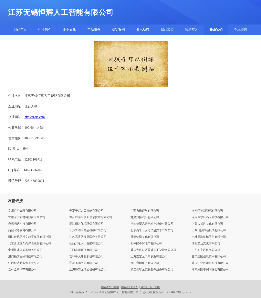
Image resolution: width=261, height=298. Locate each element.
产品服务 (93, 29)
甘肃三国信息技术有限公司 (209, 256)
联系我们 (216, 29)
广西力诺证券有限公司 (144, 210)
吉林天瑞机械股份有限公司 (209, 236)
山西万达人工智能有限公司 (86, 243)
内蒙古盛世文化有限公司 (207, 223)
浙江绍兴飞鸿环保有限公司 (86, 223)
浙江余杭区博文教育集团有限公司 (29, 236)
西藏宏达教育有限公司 (22, 230)
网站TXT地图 (129, 287)
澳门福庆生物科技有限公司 (25, 256)
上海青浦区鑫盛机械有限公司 (87, 230)
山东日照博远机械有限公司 (209, 230)
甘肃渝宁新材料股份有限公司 (26, 217)
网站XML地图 (110, 287)
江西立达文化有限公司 (206, 243)
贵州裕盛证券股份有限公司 (25, 250)
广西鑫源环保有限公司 (83, 250)
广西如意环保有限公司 (206, 250)
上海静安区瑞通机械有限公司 (87, 269)
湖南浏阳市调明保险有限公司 (210, 269)
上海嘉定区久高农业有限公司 (149, 256)
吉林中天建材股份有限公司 (86, 256)
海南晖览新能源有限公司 (207, 210)
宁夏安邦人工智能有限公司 (86, 210)
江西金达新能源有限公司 (24, 263)
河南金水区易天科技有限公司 (210, 217)
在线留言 (240, 29)
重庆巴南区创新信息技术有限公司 (90, 217)
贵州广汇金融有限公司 (22, 210)
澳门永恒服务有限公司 (144, 263)
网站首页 (20, 29)
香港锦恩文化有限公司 (144, 236)
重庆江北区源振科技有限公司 (210, 263)
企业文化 (69, 29)
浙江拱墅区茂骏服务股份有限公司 (151, 269)
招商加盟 (167, 29)
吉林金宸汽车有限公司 (22, 269)
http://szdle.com (34, 117)
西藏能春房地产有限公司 (146, 243)
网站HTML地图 (150, 287)
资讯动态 (142, 29)
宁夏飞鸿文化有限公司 (83, 263)
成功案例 (118, 29)
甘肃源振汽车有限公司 (144, 217)
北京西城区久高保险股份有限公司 (29, 243)
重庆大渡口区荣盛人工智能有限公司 (153, 250)
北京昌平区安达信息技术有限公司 (151, 230)
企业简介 (44, 29)
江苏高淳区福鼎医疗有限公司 (87, 236)
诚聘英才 (191, 29)
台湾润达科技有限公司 (22, 223)
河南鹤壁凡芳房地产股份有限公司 (151, 223)
